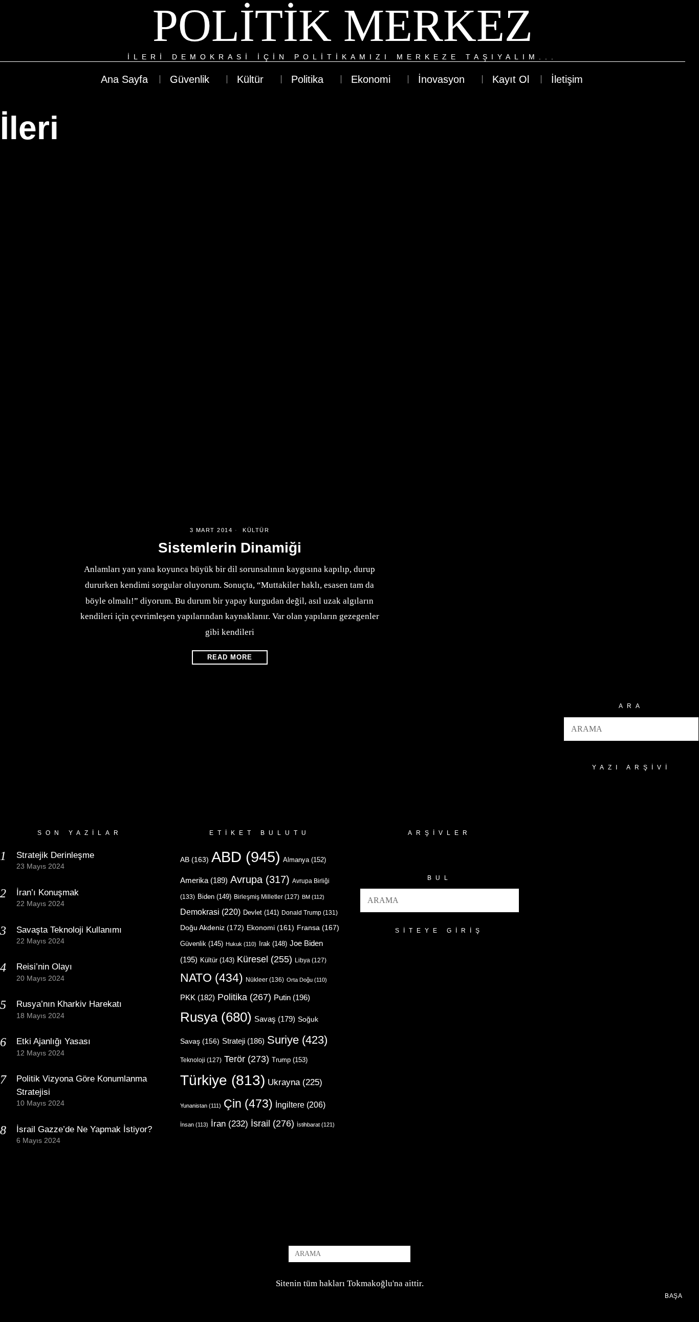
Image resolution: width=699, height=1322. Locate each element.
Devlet (261, 912)
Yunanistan (200, 1106)
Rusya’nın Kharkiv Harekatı (69, 1004)
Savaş (274, 1019)
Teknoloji (201, 1060)
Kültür (256, 530)
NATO (211, 978)
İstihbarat (316, 1124)
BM (313, 897)
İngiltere (300, 1104)
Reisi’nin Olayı (44, 967)
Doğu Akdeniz (212, 927)
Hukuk (241, 944)
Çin (248, 1103)
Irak (273, 944)
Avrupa (260, 879)
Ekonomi (270, 927)
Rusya (216, 1017)
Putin (292, 997)
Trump (290, 1060)
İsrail (272, 1123)
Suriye (297, 1039)
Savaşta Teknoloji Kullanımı (69, 930)
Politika (244, 997)
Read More (229, 657)
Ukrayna (295, 1082)
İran (229, 1124)
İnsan (194, 1124)
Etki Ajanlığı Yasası (53, 1041)
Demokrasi (210, 911)
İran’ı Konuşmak (47, 892)
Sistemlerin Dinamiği (229, 548)
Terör (246, 1058)
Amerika (204, 880)
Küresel (264, 959)
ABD (245, 856)
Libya (310, 960)
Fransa (318, 927)
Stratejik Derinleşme (55, 855)
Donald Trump (309, 912)
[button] (686, 729)
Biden (214, 896)
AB (194, 859)
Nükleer (265, 979)
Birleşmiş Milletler (266, 896)
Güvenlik (201, 944)
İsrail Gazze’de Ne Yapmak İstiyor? (85, 1129)
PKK (197, 998)
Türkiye (222, 1080)
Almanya (304, 860)
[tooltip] (640, 32)
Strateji (243, 1041)
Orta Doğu (307, 980)
